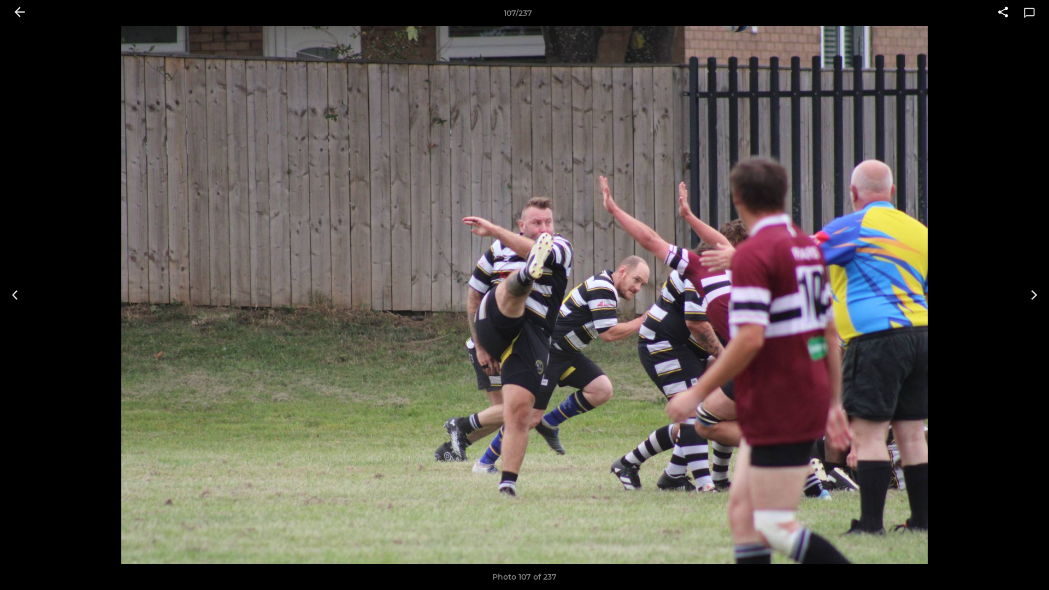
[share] (1003, 13)
